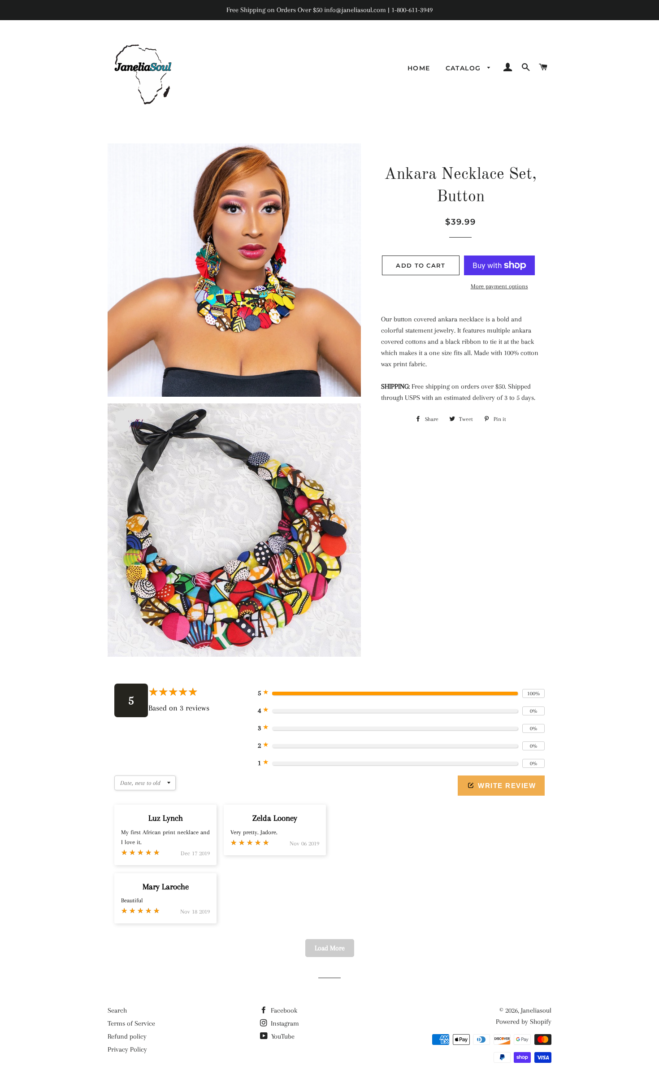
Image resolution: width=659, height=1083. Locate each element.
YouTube (282, 1036)
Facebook (283, 1010)
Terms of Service (131, 1023)
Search (117, 1010)
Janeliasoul (536, 1010)
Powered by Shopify (523, 1022)
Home (419, 68)
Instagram (284, 1023)
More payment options (499, 286)
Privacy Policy (127, 1049)
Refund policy (127, 1036)
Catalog (464, 68)
